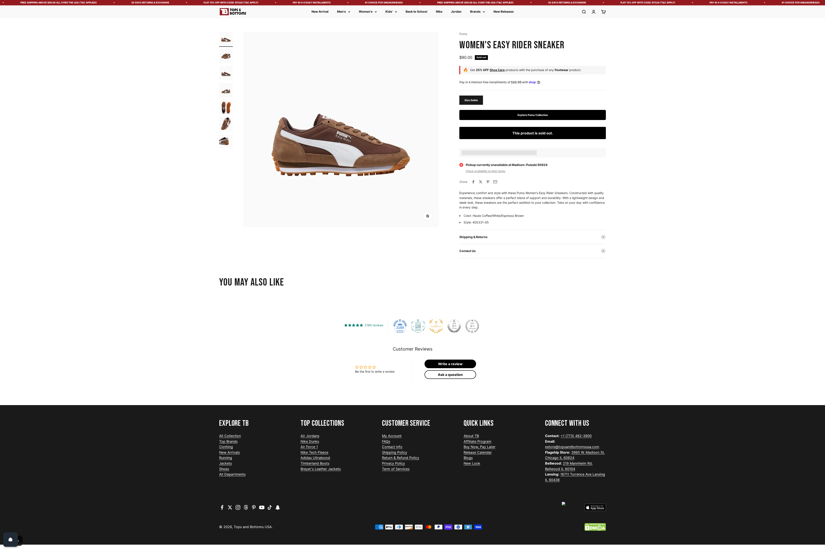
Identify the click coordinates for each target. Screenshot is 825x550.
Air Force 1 (309, 447)
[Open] (10, 539)
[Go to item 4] (226, 90)
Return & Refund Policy (400, 458)
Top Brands (228, 441)
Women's (366, 11)
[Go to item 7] (226, 142)
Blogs (468, 458)
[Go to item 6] (226, 125)
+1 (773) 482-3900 (576, 436)
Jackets (225, 463)
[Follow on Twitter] (230, 507)
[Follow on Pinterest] (254, 507)
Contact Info (392, 447)
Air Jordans (310, 436)
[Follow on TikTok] (270, 507)
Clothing (226, 447)
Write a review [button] (450, 364)
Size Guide (471, 100)
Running (225, 458)
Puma (463, 34)
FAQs (386, 441)
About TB (471, 436)
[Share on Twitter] (480, 181)
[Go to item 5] (226, 107)
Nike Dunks (310, 441)
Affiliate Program (477, 441)
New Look (472, 463)
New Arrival (320, 11)
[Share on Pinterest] (488, 181)
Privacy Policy (393, 463)
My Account (392, 436)
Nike (439, 11)
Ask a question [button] (450, 374)
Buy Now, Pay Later (479, 447)
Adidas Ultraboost (315, 458)
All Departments (232, 474)
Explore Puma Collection (533, 115)
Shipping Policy (394, 452)
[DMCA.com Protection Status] (595, 527)
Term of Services (395, 469)
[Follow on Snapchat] (278, 507)
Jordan (456, 11)
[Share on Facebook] (473, 181)
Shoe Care (497, 70)
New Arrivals (229, 452)
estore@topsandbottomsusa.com (572, 447)
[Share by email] (495, 181)
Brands (475, 11)
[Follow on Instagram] (238, 507)
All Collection (230, 436)
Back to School (416, 11)
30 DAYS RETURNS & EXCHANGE (125, 2)
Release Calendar (478, 452)
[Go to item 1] (226, 39)
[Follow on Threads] (246, 507)
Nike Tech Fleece (314, 452)
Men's (341, 11)
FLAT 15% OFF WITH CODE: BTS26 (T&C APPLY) (206, 2)
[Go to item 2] (226, 56)
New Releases (503, 11)
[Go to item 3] (226, 73)
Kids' (389, 11)
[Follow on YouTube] (262, 507)
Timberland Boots (315, 463)
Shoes (224, 469)
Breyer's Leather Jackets (321, 469)
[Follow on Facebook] (222, 507)
